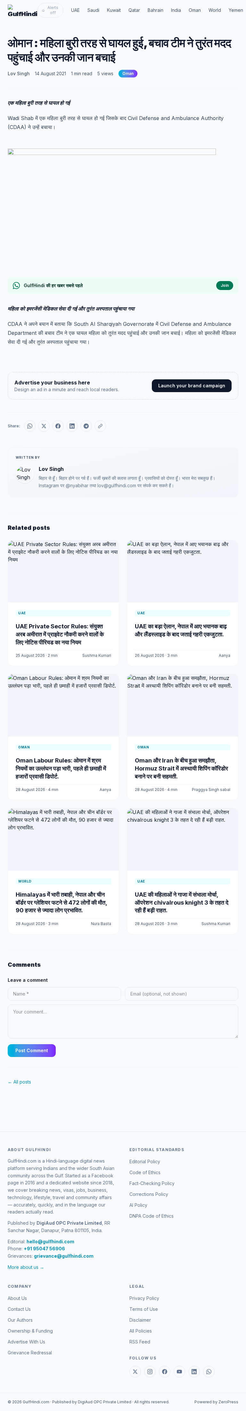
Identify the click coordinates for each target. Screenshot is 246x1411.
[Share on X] (44, 426)
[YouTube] (179, 1371)
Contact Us (19, 1309)
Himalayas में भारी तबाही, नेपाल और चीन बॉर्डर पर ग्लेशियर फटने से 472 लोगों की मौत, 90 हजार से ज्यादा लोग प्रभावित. (61, 902)
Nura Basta (101, 923)
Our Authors (20, 1320)
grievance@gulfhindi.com (64, 1256)
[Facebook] (164, 1371)
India (176, 10)
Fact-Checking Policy (152, 1183)
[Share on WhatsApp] (30, 426)
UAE (75, 10)
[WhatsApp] (209, 1371)
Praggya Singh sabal (211, 789)
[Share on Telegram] (86, 426)
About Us (17, 1298)
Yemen (236, 10)
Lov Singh (19, 73)
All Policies (140, 1331)
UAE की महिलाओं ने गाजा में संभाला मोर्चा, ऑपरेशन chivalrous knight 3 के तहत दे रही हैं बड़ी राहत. (181, 902)
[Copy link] (100, 426)
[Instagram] (150, 1371)
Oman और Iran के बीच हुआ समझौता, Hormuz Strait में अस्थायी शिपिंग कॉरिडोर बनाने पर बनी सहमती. (181, 768)
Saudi (93, 10)
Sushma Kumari (96, 655)
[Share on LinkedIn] (72, 426)
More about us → (26, 1267)
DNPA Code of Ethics (151, 1216)
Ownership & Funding (30, 1331)
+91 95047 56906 (44, 1248)
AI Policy (138, 1205)
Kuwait (114, 10)
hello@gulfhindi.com (50, 1241)
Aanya (224, 655)
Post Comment (31, 1050)
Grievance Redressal (30, 1352)
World (215, 10)
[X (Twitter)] (135, 1371)
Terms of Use (143, 1309)
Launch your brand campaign (191, 385)
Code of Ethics (144, 1172)
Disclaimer (140, 1320)
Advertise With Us (26, 1341)
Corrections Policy (148, 1194)
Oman (195, 10)
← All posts (19, 1081)
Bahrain (155, 10)
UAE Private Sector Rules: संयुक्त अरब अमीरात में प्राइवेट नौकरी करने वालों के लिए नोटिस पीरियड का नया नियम (60, 634)
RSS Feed (139, 1341)
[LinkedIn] (194, 1371)
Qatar (134, 10)
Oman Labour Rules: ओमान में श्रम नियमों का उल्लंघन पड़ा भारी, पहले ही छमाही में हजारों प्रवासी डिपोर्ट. (61, 768)
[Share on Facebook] (58, 426)
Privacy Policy (144, 1298)
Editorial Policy (144, 1161)
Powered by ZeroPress (216, 1401)
